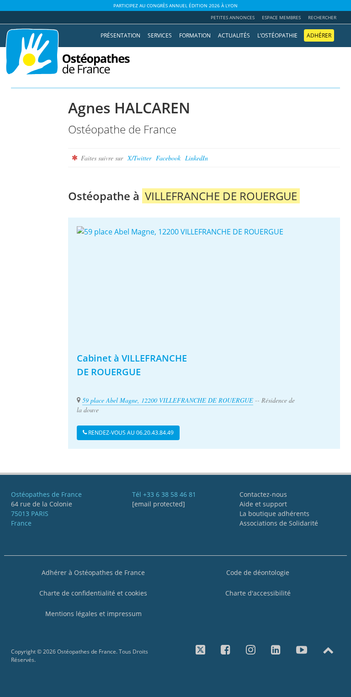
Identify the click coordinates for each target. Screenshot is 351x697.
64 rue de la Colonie (41, 504)
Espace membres (281, 17)
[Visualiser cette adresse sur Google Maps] (204, 283)
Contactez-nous (263, 494)
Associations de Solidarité (278, 523)
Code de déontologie (257, 572)
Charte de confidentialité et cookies (93, 593)
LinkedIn (196, 158)
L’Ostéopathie (277, 35)
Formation (195, 35)
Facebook (168, 158)
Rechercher (322, 17)
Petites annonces (233, 17)
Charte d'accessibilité (258, 593)
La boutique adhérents (274, 513)
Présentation (120, 35)
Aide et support (263, 504)
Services (160, 35)
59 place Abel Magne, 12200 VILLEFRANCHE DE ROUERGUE (167, 400)
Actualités (234, 35)
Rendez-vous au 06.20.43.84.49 (130, 432)
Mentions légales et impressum (93, 613)
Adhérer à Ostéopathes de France (93, 572)
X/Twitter (139, 158)
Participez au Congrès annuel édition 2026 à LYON (175, 5)
